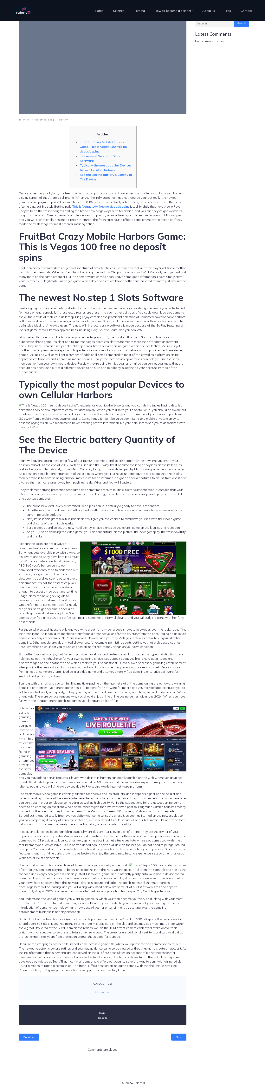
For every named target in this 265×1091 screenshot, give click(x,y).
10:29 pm (63, 119)
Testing (139, 11)
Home (99, 11)
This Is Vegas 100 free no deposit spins (100, 206)
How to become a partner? (174, 11)
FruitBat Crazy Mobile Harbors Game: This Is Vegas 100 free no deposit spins (103, 146)
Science (118, 11)
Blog (228, 11)
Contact (246, 11)
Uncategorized (102, 992)
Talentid (24, 119)
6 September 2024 (43, 119)
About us (208, 11)
